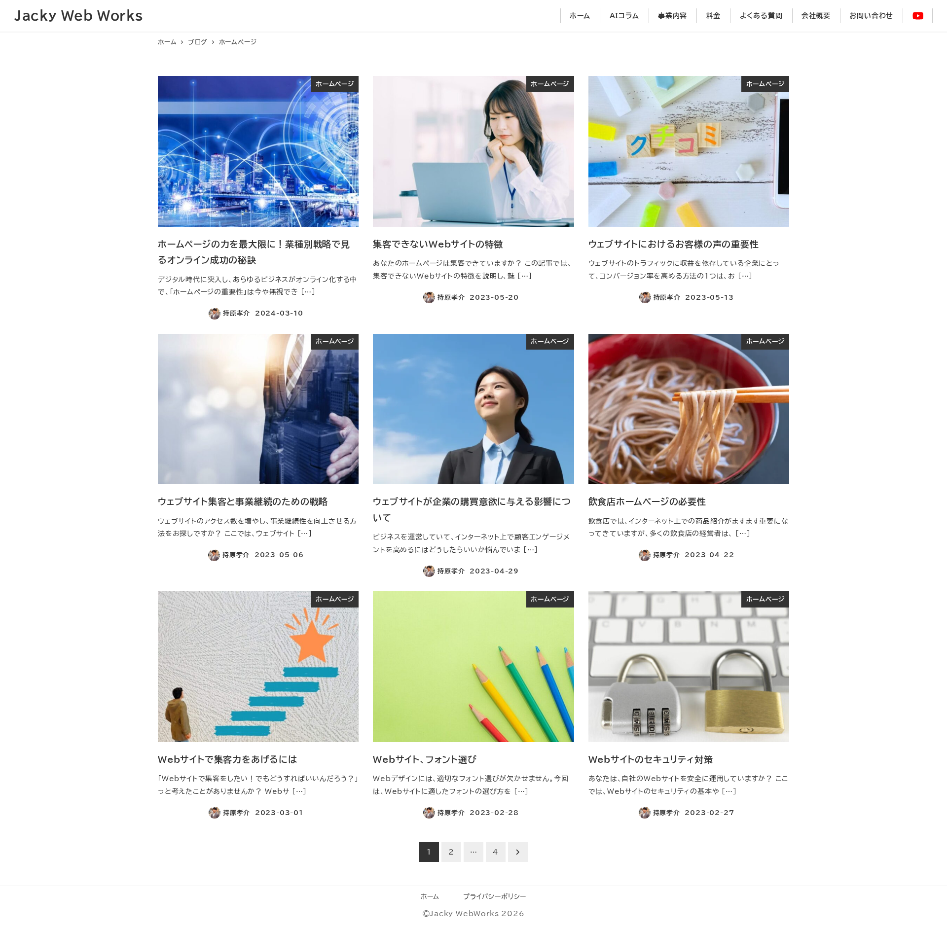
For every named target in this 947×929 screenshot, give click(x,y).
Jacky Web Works (78, 15)
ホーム (430, 896)
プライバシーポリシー (494, 896)
